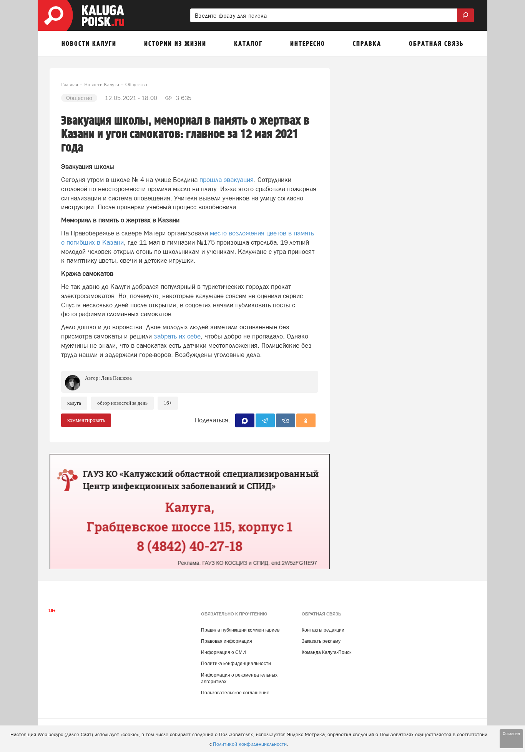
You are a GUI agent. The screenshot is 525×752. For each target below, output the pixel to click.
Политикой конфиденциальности (250, 744)
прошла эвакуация (226, 179)
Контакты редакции (323, 630)
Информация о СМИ (223, 652)
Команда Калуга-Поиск (326, 652)
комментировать (86, 420)
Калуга (74, 403)
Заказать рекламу (321, 641)
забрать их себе (177, 336)
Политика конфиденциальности (236, 663)
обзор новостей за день (122, 403)
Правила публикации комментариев (240, 630)
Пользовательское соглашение (235, 692)
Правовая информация (226, 641)
